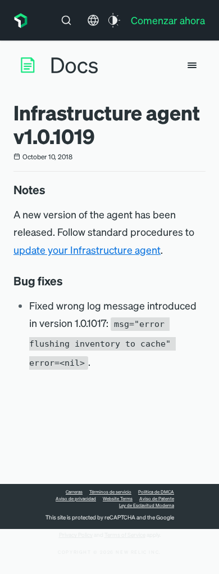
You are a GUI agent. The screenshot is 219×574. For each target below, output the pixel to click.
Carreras (74, 492)
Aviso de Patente (156, 498)
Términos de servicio (110, 492)
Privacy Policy (76, 534)
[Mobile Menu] (192, 65)
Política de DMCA (156, 492)
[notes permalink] (51, 189)
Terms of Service (124, 534)
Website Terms (118, 498)
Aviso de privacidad (76, 498)
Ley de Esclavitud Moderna (146, 505)
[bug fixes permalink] (68, 281)
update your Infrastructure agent (87, 249)
